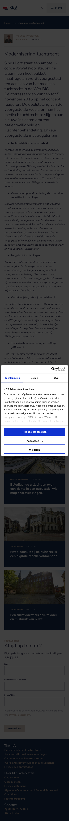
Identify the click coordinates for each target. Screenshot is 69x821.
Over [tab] (56, 378)
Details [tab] (35, 378)
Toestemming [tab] (12, 378)
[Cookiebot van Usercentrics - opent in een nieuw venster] (51, 369)
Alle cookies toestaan (35, 431)
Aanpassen (32, 441)
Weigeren (34, 449)
